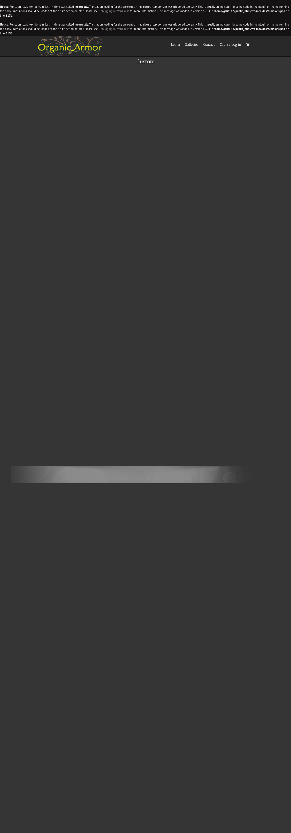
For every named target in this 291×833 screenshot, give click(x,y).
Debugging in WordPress (114, 11)
